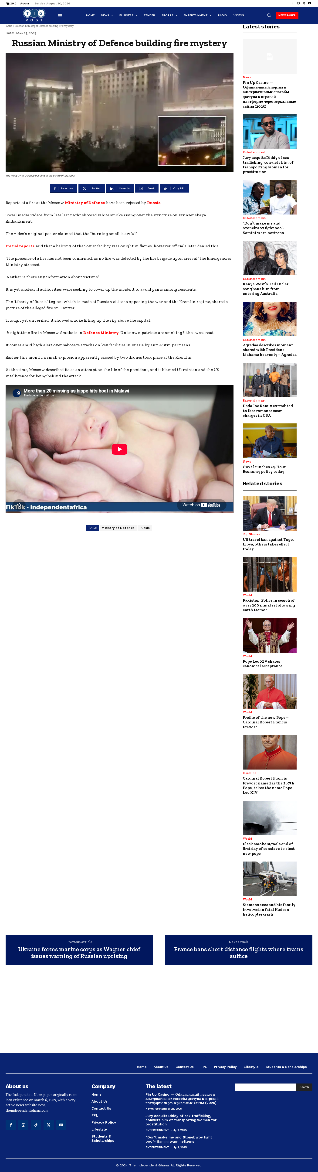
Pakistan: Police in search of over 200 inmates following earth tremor (269, 605)
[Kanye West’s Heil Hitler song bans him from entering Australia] (270, 258)
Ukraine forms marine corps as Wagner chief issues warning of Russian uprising (79, 952)
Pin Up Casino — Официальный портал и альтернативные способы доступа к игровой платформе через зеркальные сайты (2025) (269, 94)
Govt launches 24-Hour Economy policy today (264, 469)
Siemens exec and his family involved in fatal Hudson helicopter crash (269, 909)
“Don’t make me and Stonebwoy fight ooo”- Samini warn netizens (263, 228)
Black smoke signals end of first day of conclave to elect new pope (269, 849)
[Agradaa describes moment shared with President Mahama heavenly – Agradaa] (270, 319)
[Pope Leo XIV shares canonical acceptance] (270, 635)
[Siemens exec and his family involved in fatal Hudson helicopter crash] (270, 879)
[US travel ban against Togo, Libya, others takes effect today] (270, 513)
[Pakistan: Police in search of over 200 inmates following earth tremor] (270, 574)
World (9, 25)
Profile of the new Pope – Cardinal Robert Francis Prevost (266, 722)
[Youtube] (309, 3)
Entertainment (254, 152)
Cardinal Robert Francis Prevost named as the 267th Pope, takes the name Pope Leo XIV (268, 785)
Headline (249, 772)
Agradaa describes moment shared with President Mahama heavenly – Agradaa (270, 350)
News (247, 77)
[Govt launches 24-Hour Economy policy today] (270, 440)
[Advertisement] (159, 1011)
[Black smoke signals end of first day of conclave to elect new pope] (270, 818)
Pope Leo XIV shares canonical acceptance (262, 663)
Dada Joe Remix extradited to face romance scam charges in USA (268, 410)
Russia (154, 202)
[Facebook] (293, 3)
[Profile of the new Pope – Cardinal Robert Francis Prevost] (270, 691)
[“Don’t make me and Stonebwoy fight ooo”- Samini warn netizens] (270, 197)
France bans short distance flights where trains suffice (238, 952)
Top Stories (251, 534)
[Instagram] (298, 3)
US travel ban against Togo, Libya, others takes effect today (268, 544)
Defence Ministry (101, 332)
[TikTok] (36, 1125)
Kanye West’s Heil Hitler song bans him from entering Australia (265, 289)
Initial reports (20, 246)
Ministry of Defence (85, 202)
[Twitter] (304, 3)
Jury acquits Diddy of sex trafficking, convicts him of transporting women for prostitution (268, 164)
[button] (269, 15)
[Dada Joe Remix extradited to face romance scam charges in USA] (270, 380)
